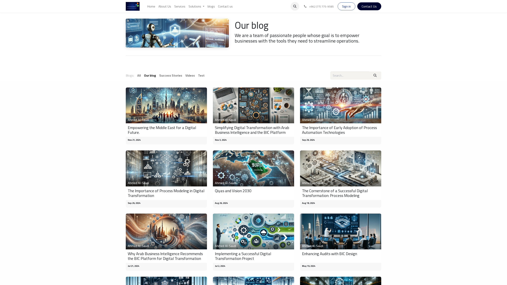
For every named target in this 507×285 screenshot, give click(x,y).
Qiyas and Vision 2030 (233, 190)
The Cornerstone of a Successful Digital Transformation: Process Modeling (335, 193)
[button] (295, 6)
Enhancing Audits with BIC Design (329, 253)
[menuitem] (151, 6)
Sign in (346, 6)
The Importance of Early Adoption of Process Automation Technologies (339, 130)
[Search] (375, 75)
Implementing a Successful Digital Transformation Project (243, 256)
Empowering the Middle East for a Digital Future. (162, 130)
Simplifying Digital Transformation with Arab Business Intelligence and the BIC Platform (252, 130)
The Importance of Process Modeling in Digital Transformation (166, 193)
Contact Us (369, 6)
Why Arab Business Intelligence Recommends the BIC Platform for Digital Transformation (165, 256)
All (139, 75)
